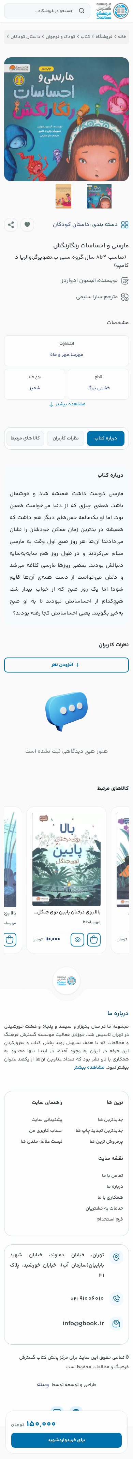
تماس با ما (112, 1176)
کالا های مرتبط (25, 438)
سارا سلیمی (89, 297)
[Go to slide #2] (63, 196)
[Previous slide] (118, 119)
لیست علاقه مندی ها (41, 1141)
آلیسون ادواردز (79, 280)
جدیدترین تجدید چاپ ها (99, 1131)
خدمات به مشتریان (104, 1208)
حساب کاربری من (45, 1131)
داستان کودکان (71, 225)
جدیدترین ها (110, 1120)
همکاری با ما (110, 1197)
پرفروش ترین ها (106, 1141)
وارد (63, 1440)
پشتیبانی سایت (46, 1120)
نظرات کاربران (66, 438)
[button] (27, 225)
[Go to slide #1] (99, 196)
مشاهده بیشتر (89, 1067)
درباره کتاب (105, 438)
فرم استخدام (110, 1219)
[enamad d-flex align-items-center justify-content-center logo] (66, 1335)
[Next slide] (15, 119)
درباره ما (115, 1186)
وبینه (43, 1385)
